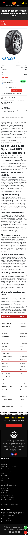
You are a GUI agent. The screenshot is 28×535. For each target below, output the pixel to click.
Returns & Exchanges (6, 471)
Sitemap (21, 529)
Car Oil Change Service (7, 495)
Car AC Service (4, 488)
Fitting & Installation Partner (8, 466)
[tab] (3, 117)
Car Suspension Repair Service (9, 502)
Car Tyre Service (5, 490)
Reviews (20, 117)
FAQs (17, 529)
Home (2, 21)
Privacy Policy (4, 475)
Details (3, 117)
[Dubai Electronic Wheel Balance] (14, 3)
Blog (2, 480)
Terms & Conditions (6, 468)
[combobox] (8, 90)
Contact (12, 529)
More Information (11, 117)
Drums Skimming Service (7, 499)
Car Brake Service (5, 492)
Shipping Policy (5, 478)
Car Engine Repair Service (7, 497)
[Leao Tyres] (8, 58)
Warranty (3, 473)
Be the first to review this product (10, 62)
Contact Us (4, 464)
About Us (3, 461)
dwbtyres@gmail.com (8, 518)
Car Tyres (6, 529)
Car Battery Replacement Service (9, 504)
